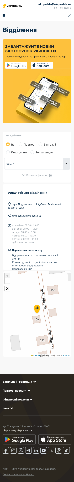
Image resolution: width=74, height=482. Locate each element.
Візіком (65, 355)
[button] (37, 309)
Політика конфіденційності (18, 474)
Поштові (29, 144)
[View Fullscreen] (7, 288)
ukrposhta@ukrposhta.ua (26, 215)
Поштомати (19, 152)
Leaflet (36, 355)
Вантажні (50, 144)
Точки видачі (44, 152)
